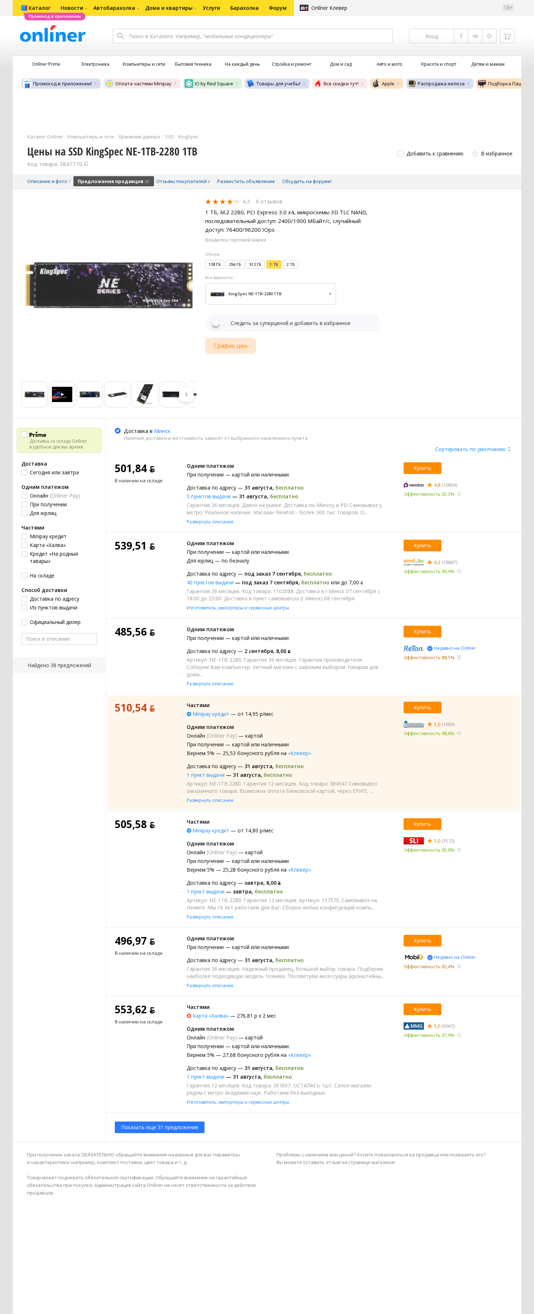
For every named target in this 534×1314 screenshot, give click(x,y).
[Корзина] (507, 36)
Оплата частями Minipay (143, 83)
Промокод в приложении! (62, 83)
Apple (388, 83)
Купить (422, 468)
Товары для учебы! (278, 83)
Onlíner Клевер (329, 7)
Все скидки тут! (341, 83)
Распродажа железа (441, 83)
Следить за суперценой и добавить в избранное (291, 323)
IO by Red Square (214, 83)
